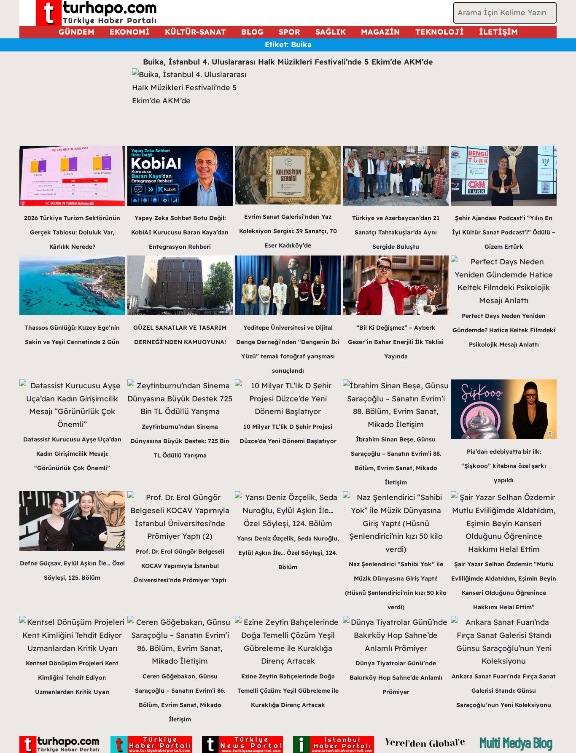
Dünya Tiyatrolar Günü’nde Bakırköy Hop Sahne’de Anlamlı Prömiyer (396, 677)
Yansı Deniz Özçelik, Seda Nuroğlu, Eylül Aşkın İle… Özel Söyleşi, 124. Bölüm (288, 553)
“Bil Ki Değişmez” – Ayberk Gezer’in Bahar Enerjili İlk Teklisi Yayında (396, 342)
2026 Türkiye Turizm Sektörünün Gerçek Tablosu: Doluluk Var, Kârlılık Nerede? (72, 232)
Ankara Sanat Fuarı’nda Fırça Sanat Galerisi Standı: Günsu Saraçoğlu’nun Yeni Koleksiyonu (504, 690)
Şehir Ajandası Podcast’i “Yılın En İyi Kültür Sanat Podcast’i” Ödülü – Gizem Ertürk (503, 232)
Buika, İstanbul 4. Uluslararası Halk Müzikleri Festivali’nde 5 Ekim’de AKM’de (288, 62)
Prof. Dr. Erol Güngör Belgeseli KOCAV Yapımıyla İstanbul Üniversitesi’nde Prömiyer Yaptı (180, 566)
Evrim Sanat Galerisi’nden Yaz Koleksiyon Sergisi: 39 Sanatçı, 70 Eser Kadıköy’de (288, 231)
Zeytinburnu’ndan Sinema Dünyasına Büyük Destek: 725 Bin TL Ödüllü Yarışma (179, 441)
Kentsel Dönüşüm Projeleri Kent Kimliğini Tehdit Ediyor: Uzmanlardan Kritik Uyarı (72, 677)
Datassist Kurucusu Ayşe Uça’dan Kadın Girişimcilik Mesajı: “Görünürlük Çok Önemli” (72, 454)
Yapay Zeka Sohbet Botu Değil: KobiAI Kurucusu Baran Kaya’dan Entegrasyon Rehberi (180, 232)
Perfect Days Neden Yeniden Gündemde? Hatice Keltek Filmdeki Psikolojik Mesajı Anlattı (503, 330)
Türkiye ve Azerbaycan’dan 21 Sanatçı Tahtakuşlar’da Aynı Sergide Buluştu (396, 232)
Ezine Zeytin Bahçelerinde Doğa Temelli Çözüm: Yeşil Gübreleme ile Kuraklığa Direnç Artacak (288, 690)
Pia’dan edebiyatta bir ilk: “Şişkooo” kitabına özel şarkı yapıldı (503, 466)
